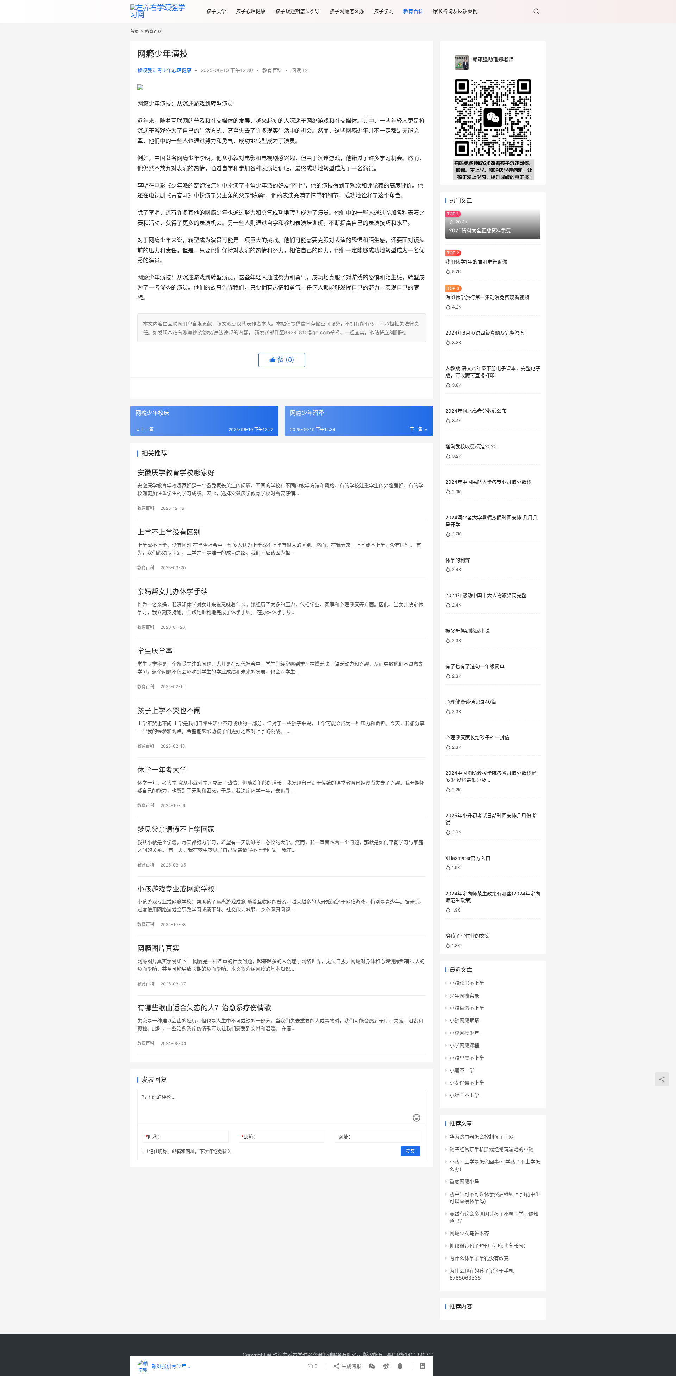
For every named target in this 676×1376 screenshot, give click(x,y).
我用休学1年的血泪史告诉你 (476, 262)
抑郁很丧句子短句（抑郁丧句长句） (489, 1246)
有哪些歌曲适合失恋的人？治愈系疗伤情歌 (204, 1008)
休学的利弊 (457, 560)
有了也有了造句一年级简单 (475, 666)
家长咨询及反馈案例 (455, 11)
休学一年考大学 (162, 770)
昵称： (154, 1137)
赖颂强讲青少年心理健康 (164, 70)
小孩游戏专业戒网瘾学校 (176, 889)
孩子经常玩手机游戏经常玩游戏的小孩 (491, 1149)
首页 (134, 31)
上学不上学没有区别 (169, 532)
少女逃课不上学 (467, 1083)
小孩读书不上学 (467, 983)
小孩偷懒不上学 (467, 1008)
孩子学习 (384, 11)
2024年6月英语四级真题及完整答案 (485, 333)
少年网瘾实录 (464, 995)
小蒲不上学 (462, 1070)
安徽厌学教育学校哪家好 (176, 473)
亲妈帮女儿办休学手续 (172, 592)
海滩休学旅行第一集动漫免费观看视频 (487, 297)
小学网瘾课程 (464, 1045)
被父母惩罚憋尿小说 (467, 631)
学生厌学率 (155, 651)
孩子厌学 (216, 11)
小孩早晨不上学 (467, 1058)
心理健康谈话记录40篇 (470, 702)
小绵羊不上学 (464, 1095)
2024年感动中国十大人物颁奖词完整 (485, 595)
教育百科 (413, 11)
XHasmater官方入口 (467, 858)
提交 (410, 1151)
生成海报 (350, 1366)
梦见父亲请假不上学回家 (176, 829)
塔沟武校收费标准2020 (471, 446)
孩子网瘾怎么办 (347, 11)
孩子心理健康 (250, 11)
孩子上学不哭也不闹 (169, 710)
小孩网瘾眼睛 (464, 1020)
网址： (345, 1137)
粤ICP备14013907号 (410, 1355)
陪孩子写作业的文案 (467, 936)
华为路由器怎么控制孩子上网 (482, 1137)
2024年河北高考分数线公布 (476, 411)
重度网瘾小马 (464, 1181)
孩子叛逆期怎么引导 (297, 11)
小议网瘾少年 (464, 1033)
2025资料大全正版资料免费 (480, 230)
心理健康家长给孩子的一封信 (477, 737)
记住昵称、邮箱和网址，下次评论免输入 (189, 1151)
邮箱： (249, 1137)
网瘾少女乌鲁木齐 (469, 1233)
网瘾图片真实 (158, 948)
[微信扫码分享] (371, 1366)
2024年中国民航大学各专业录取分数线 (488, 482)
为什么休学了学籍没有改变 (479, 1258)
